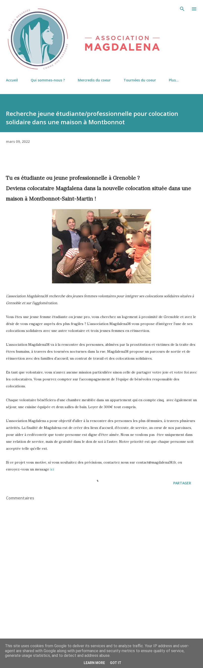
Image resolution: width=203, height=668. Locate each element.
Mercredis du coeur (94, 80)
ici (52, 469)
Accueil (12, 80)
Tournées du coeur (140, 80)
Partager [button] (182, 483)
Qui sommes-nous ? (48, 80)
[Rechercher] (182, 9)
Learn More (94, 663)
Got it (115, 663)
